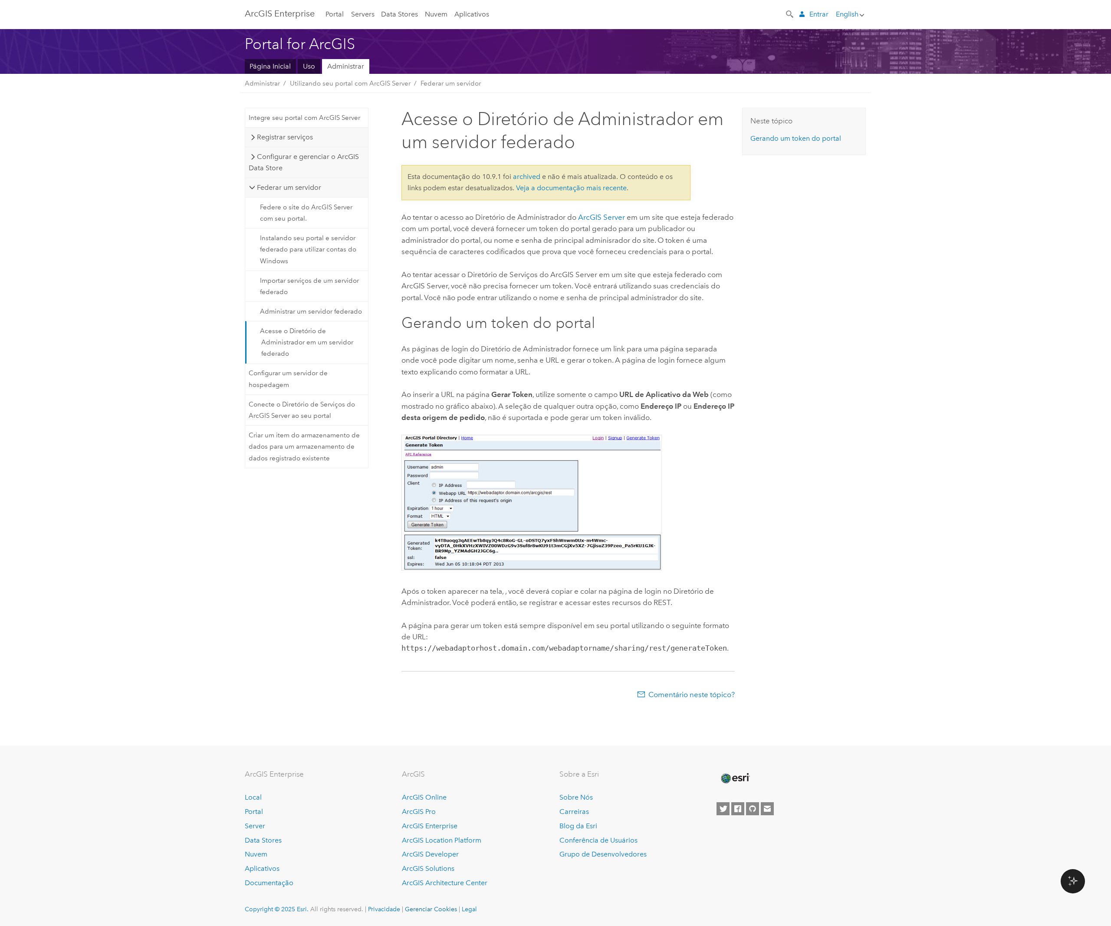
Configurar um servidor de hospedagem (288, 378)
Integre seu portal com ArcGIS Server (304, 118)
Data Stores (399, 14)
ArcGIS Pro (419, 811)
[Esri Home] (735, 778)
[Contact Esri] (767, 808)
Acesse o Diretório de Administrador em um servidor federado (306, 342)
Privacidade (384, 909)
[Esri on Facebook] (737, 808)
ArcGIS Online (424, 797)
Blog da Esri (578, 826)
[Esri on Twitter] (723, 808)
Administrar (345, 66)
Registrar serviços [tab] (285, 137)
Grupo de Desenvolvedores (603, 854)
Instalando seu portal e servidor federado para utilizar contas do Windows (308, 249)
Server (255, 826)
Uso (309, 66)
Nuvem (436, 14)
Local (253, 797)
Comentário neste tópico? (691, 694)
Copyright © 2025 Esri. (277, 909)
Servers (363, 14)
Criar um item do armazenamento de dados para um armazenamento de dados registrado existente (304, 446)
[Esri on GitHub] (752, 808)
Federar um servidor (451, 83)
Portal (334, 14)
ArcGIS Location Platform (441, 840)
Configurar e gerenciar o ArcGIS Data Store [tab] (303, 162)
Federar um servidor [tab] (289, 187)
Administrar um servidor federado (311, 311)
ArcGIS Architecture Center (444, 883)
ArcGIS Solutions (428, 868)
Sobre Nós (576, 797)
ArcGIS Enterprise (280, 13)
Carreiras (574, 811)
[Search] (790, 13)
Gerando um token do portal (795, 138)
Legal (469, 909)
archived (526, 176)
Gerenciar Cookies (431, 909)
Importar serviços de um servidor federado (309, 286)
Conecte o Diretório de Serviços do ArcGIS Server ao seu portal (302, 410)
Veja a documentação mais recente (571, 188)
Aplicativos (471, 14)
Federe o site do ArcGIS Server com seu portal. (306, 212)
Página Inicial (270, 66)
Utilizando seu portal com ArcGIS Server (350, 83)
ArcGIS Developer (430, 854)
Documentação (269, 883)
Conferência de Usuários (598, 840)
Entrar (818, 14)
